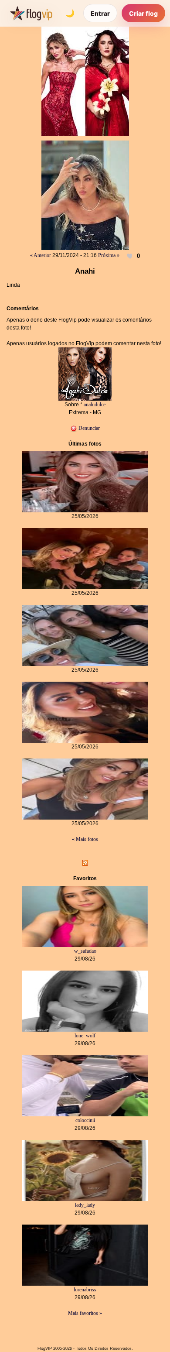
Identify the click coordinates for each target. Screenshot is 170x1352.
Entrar (100, 13)
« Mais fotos (85, 839)
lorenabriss (85, 1290)
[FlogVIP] (31, 13)
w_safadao (85, 951)
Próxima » (108, 255)
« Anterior (40, 255)
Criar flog (143, 13)
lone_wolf (85, 1036)
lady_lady (85, 1205)
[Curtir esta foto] (130, 255)
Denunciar (88, 428)
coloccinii (85, 1120)
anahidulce (94, 404)
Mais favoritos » (85, 1313)
